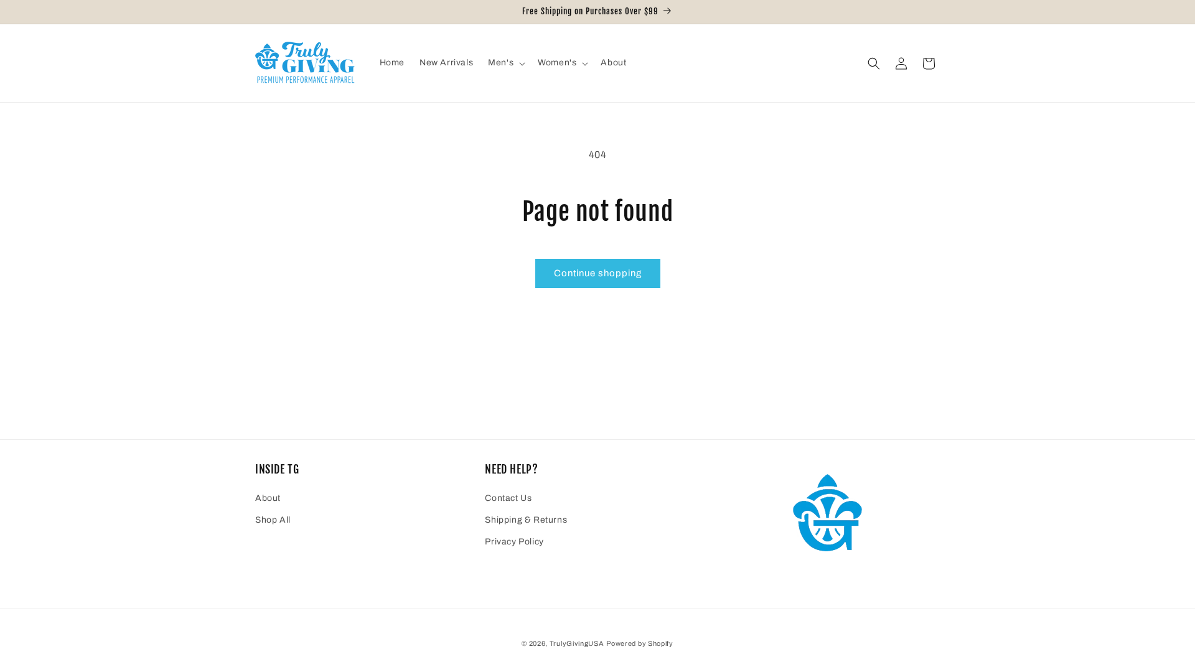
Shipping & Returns (526, 520)
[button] (505, 63)
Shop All (273, 520)
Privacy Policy (514, 541)
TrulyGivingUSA (577, 643)
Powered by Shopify (639, 643)
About (268, 498)
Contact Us (508, 498)
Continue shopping (598, 273)
